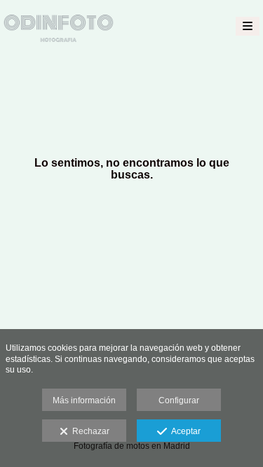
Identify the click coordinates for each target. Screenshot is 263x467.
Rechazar (88, 431)
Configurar (179, 400)
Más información (84, 400)
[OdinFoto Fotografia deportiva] (59, 26)
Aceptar (184, 431)
